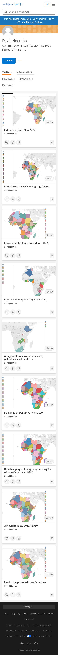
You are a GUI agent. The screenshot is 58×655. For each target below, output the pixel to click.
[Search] (5, 12)
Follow (8, 60)
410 (51, 292)
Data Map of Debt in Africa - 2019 (23, 412)
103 (51, 574)
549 (51, 405)
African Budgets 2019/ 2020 (21, 525)
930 (51, 518)
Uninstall (47, 631)
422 (51, 461)
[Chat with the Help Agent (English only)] (47, 4)
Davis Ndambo (10, 134)
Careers (50, 614)
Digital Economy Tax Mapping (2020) (25, 299)
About (25, 614)
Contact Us (29, 619)
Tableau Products (37, 614)
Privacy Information (41, 625)
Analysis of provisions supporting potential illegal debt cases (23, 358)
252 (51, 235)
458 (51, 348)
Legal (9, 625)
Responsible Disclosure (29, 631)
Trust (6, 614)
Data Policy (11, 631)
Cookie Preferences (15, 636)
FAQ (18, 614)
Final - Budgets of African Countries (25, 582)
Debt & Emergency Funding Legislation (26, 186)
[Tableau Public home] (13, 4)
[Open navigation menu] (53, 4)
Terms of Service (22, 625)
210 (51, 122)
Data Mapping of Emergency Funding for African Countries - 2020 (27, 471)
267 (51, 179)
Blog (13, 614)
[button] (22, 643)
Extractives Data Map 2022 (19, 130)
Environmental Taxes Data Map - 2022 (26, 243)
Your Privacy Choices (42, 636)
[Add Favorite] (52, 142)
